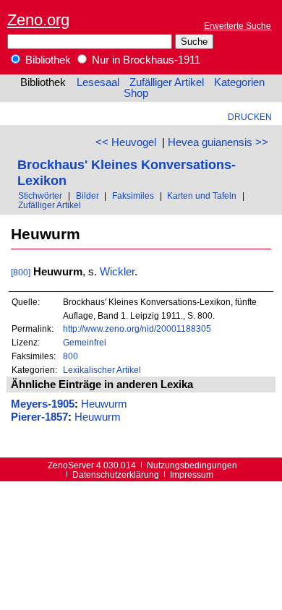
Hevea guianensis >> (218, 142)
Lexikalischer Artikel (102, 369)
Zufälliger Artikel (166, 82)
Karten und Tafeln (201, 195)
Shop (136, 93)
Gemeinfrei (84, 342)
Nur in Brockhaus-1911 (144, 60)
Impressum (191, 474)
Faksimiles (133, 195)
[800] (20, 272)
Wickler (117, 272)
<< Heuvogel (125, 142)
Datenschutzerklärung (115, 474)
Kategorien (239, 82)
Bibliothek (46, 60)
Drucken (250, 116)
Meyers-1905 (42, 404)
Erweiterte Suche (237, 25)
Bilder (87, 195)
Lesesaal (98, 82)
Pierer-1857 (39, 417)
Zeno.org (38, 20)
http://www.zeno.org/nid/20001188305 (137, 328)
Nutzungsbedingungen (192, 465)
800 (70, 356)
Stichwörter (40, 195)
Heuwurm (104, 404)
